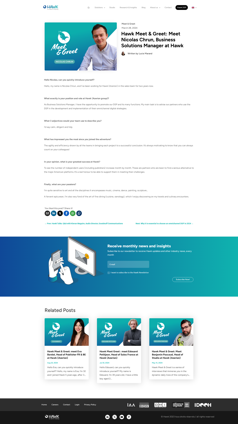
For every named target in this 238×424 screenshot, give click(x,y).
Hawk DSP (181, 7)
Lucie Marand (145, 53)
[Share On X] (60, 213)
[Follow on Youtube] (122, 417)
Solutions (99, 7)
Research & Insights (128, 7)
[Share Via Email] (47, 213)
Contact (168, 7)
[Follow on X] (114, 417)
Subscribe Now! (183, 279)
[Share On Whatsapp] (72, 213)
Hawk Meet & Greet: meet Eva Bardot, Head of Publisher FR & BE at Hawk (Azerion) (66, 354)
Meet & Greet (128, 23)
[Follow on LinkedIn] (107, 417)
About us (154, 7)
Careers (55, 404)
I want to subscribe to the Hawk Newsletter (130, 272)
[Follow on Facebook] (129, 417)
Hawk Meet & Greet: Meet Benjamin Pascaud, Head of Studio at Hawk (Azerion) (167, 354)
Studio (112, 7)
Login (77, 404)
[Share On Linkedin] (53, 213)
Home (44, 404)
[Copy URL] (79, 213)
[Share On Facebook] (66, 213)
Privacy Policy (90, 404)
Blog (143, 7)
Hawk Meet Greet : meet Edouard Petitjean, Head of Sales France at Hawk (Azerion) (119, 354)
